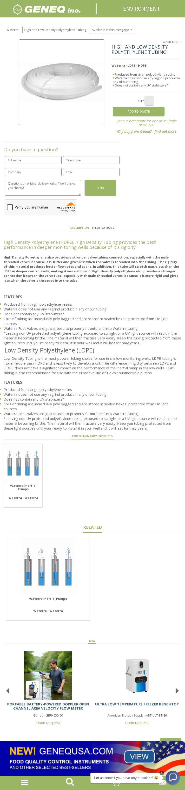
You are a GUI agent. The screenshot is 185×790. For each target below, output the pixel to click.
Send (100, 188)
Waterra (13, 30)
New (92, 640)
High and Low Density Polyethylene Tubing (55, 30)
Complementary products (92, 436)
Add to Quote (139, 111)
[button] (173, 778)
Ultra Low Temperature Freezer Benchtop (137, 704)
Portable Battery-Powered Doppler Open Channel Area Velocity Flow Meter (48, 706)
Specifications (103, 228)
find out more (165, 131)
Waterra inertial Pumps (23, 487)
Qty (141, 101)
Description (79, 228)
